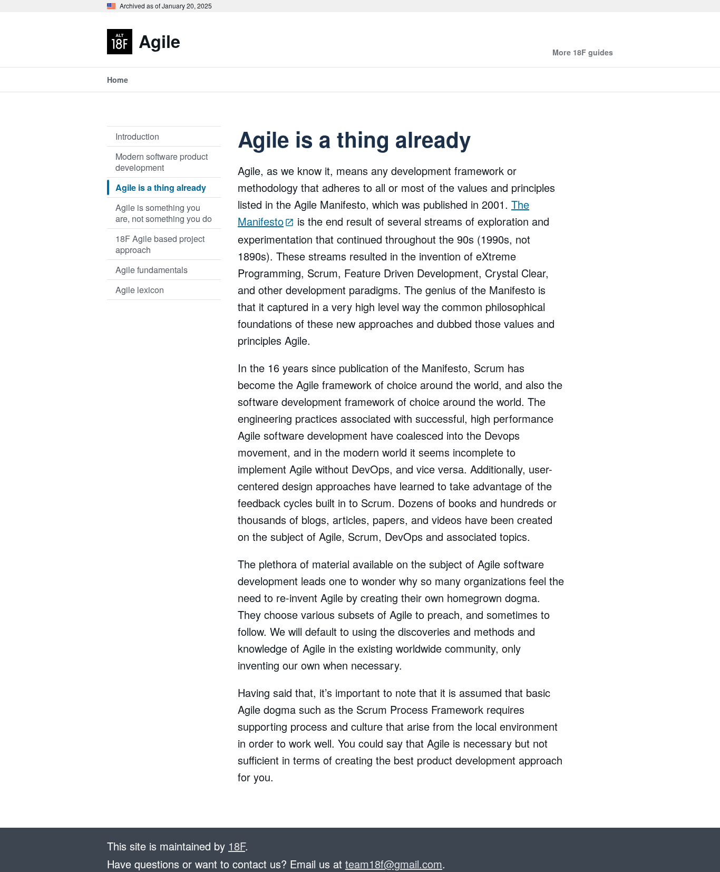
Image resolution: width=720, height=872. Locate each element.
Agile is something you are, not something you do (163, 213)
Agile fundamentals (151, 269)
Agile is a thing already (160, 187)
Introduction (137, 136)
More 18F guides (582, 52)
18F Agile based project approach (160, 244)
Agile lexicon (139, 289)
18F (236, 846)
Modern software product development (161, 161)
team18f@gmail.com (393, 863)
